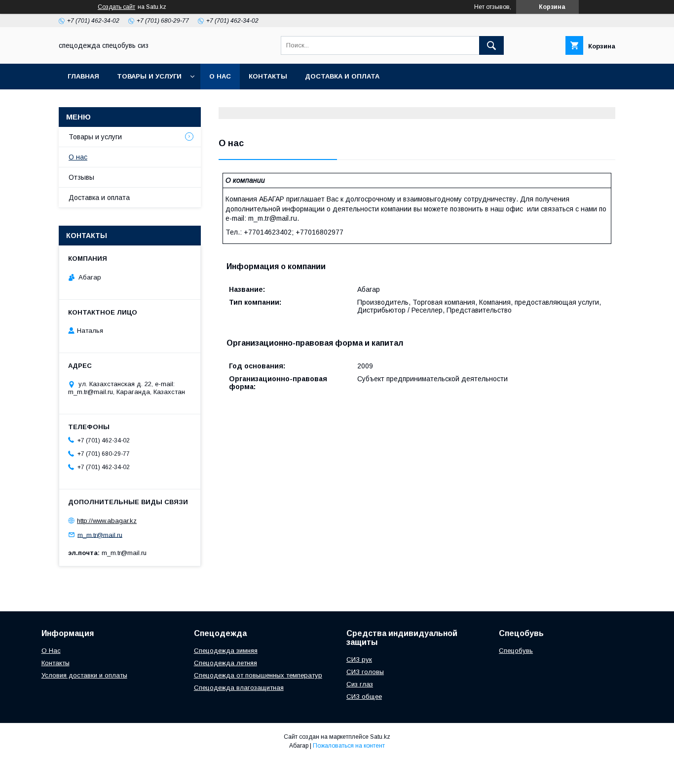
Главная (83, 76)
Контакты (268, 76)
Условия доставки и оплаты (84, 675)
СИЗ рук (359, 659)
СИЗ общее (364, 696)
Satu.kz (380, 736)
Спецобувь (516, 650)
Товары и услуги (149, 76)
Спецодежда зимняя (226, 650)
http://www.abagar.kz (107, 520)
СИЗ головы (365, 672)
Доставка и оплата (342, 76)
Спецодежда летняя (225, 663)
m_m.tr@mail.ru (99, 534)
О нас (220, 76)
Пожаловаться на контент (349, 745)
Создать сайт (116, 6)
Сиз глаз (359, 684)
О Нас (51, 650)
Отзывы (81, 177)
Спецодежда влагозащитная (239, 687)
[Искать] (491, 45)
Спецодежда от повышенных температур (258, 675)
